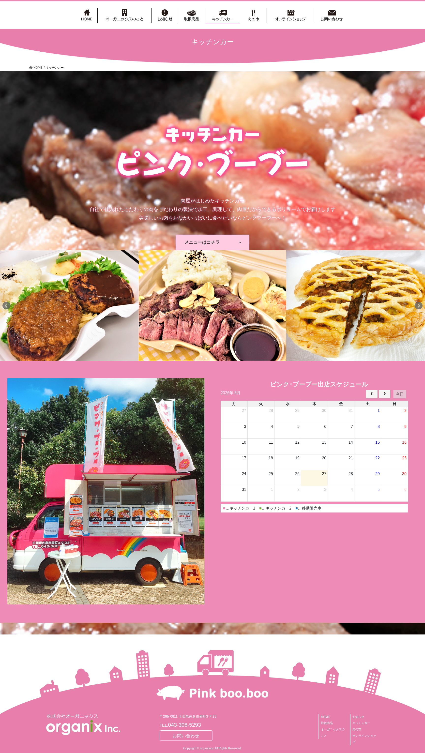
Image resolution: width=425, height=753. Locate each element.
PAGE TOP (411, 726)
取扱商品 (327, 723)
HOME (325, 717)
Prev (6, 306)
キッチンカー (361, 723)
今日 (400, 394)
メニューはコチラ (202, 242)
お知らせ (358, 717)
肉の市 (356, 729)
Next (419, 306)
